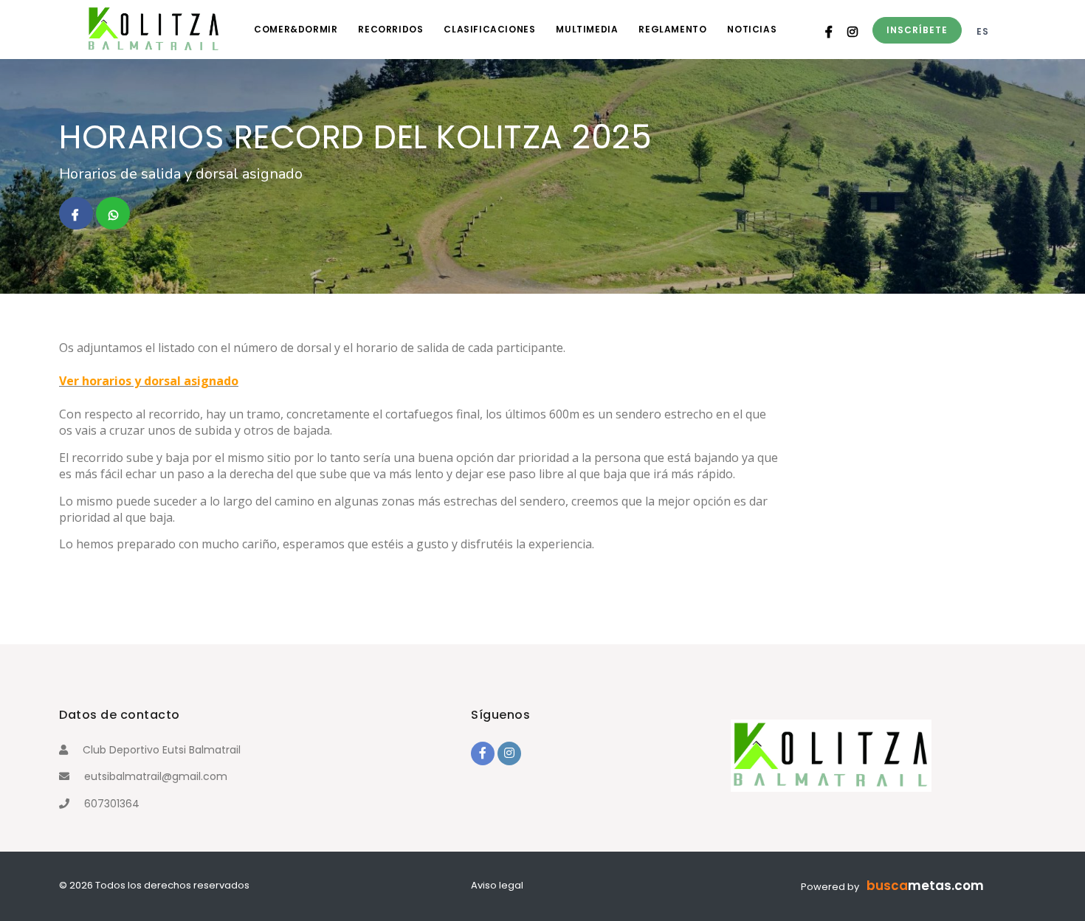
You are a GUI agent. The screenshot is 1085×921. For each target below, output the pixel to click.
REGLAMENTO (672, 29)
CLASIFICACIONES (489, 29)
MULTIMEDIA (587, 29)
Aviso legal (497, 885)
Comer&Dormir (295, 29)
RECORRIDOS (390, 29)
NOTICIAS (751, 29)
